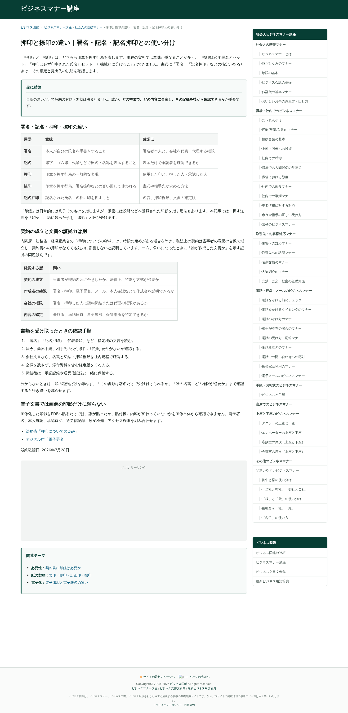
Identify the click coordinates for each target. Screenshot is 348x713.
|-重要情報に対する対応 (275, 205)
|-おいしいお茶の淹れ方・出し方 (282, 101)
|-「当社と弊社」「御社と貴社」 (282, 489)
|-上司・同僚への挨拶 (274, 148)
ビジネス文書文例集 (271, 572)
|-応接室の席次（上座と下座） (280, 442)
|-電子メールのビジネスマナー (280, 376)
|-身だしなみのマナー (274, 63)
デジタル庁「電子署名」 (46, 439)
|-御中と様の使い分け (274, 480)
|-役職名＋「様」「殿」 (275, 508)
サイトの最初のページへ (159, 676)
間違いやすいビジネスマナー (277, 470)
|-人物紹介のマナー (272, 272)
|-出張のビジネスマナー (275, 224)
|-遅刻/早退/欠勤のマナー (276, 130)
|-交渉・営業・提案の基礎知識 (280, 281)
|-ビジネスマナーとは (274, 54)
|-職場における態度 (272, 177)
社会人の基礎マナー (89, 27)
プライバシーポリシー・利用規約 (175, 705)
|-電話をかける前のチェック (279, 300)
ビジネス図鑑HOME (271, 553)
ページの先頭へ (200, 676)
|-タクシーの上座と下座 (275, 423)
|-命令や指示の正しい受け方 (279, 215)
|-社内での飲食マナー (274, 186)
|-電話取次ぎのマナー (274, 347)
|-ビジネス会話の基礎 (274, 82)
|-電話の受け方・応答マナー (279, 338)
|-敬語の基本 (267, 73)
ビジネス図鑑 (30, 27)
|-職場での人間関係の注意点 (279, 167)
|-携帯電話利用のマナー (275, 366)
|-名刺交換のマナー (272, 262)
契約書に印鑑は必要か (63, 568)
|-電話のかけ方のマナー (275, 319)
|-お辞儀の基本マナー (274, 92)
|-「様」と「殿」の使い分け (279, 499)
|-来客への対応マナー (274, 243)
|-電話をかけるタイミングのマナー (284, 309)
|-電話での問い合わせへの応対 (280, 357)
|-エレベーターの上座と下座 (279, 432)
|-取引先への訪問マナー (275, 253)
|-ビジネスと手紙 (270, 395)
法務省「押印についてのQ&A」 (52, 431)
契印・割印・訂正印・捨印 (70, 575)
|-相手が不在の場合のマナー (279, 328)
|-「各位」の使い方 (272, 518)
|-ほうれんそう (269, 120)
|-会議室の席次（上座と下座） (280, 451)
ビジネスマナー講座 (50, 8)
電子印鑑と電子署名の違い (66, 582)
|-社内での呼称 (269, 158)
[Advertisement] (134, 503)
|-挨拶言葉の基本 (270, 139)
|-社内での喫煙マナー (274, 196)
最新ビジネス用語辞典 (272, 581)
